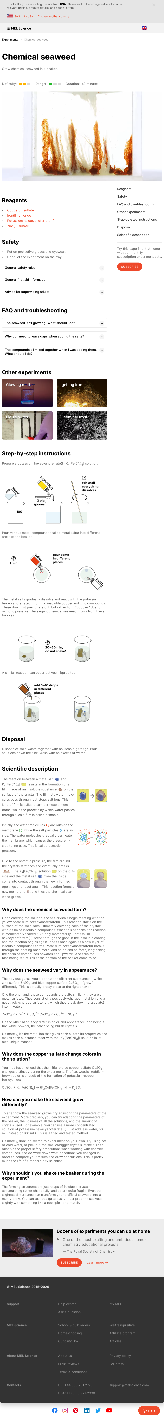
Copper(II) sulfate (20, 210)
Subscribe (129, 266)
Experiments (10, 39)
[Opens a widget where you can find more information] (149, 1411)
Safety (122, 196)
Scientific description (133, 235)
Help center (67, 1304)
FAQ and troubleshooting (136, 204)
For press (117, 1364)
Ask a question (69, 1312)
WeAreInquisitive (122, 1325)
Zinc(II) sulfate (18, 226)
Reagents (124, 189)
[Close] (153, 5)
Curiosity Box (68, 1341)
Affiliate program (122, 1333)
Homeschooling (70, 1333)
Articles (115, 1341)
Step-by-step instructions (137, 219)
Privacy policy (120, 1356)
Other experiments (131, 212)
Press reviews (68, 1364)
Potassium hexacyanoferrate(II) (30, 221)
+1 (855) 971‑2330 (81, 1393)
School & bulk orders (74, 1325)
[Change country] (144, 28)
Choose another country (53, 16)
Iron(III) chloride (19, 215)
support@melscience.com (129, 1385)
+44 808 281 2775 (78, 1385)
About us (65, 1356)
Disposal (124, 227)
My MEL (116, 1304)
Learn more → (97, 1262)
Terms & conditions (72, 1372)
